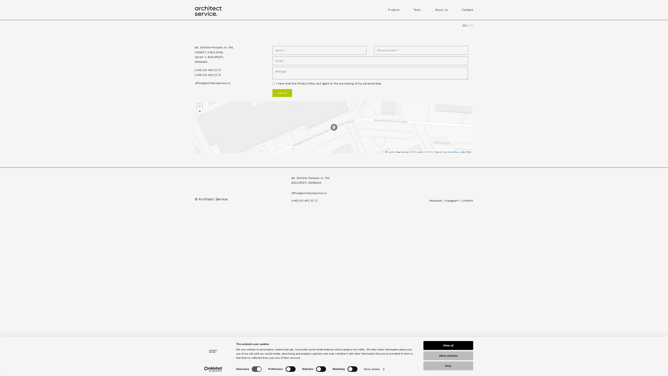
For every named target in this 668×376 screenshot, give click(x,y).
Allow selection (448, 355)
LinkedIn (467, 200)
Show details (372, 369)
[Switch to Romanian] (471, 25)
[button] (334, 127)
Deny (448, 365)
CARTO (412, 151)
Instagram (451, 200)
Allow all (448, 345)
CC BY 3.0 (429, 151)
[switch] (291, 369)
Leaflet (391, 151)
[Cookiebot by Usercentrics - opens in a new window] (213, 369)
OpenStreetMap (451, 151)
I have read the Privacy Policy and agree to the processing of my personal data (328, 83)
